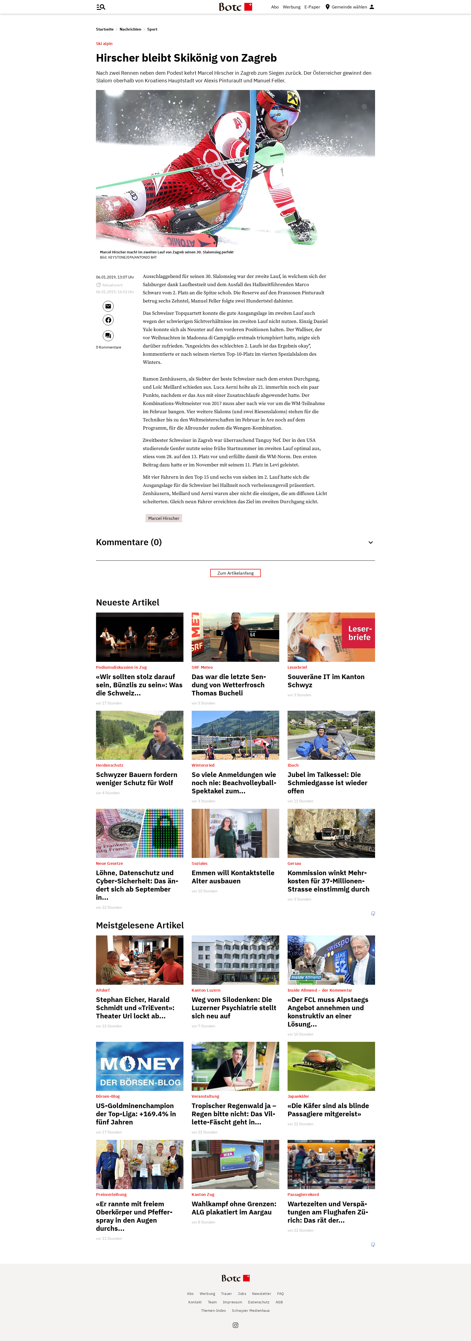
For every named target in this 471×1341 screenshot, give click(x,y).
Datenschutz (259, 1302)
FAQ (280, 1293)
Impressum (232, 1302)
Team (212, 1302)
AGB (279, 1302)
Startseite (105, 29)
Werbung (291, 7)
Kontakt (195, 1302)
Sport (152, 29)
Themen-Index (213, 1310)
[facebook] (123, 322)
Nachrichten (130, 29)
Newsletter (261, 1293)
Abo (275, 7)
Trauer (226, 1293)
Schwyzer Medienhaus (251, 1310)
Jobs (242, 1293)
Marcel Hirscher (163, 518)
